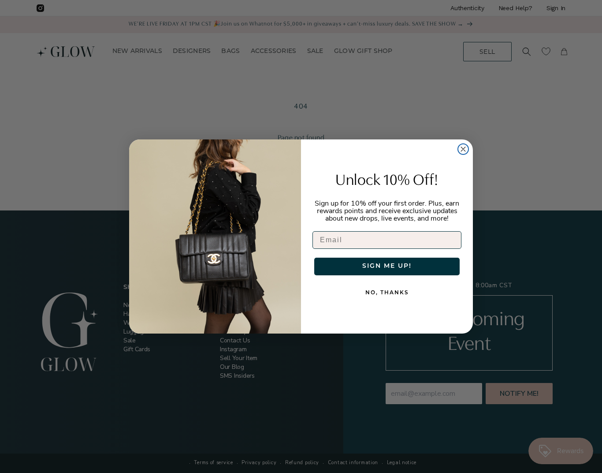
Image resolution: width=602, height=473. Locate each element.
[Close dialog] (463, 149)
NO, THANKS (387, 293)
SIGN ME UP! (387, 266)
